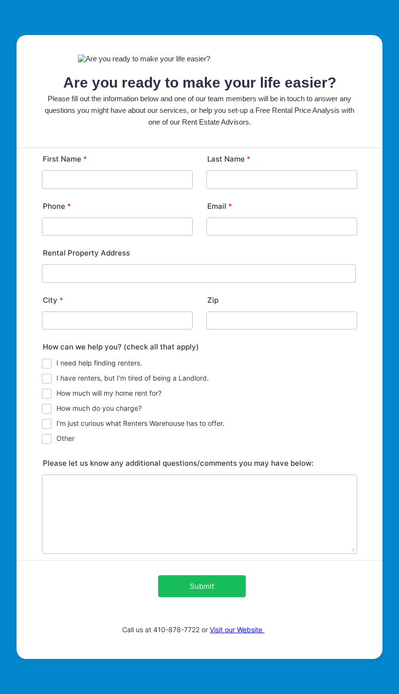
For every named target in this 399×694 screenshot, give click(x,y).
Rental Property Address (86, 252)
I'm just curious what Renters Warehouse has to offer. (140, 423)
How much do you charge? (99, 408)
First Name (65, 159)
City (53, 300)
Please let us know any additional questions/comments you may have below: (178, 463)
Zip (212, 300)
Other (65, 438)
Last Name (229, 159)
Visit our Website (237, 629)
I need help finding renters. (99, 363)
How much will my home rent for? (109, 393)
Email (219, 206)
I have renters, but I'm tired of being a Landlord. (132, 378)
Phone (57, 206)
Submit (202, 586)
